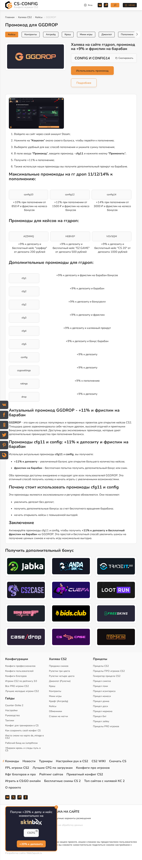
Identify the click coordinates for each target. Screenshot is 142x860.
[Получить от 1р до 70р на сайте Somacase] (26, 613)
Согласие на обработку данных (65, 825)
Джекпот (106, 34)
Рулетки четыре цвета (61, 676)
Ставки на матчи (58, 716)
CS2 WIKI (99, 761)
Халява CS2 (25, 17)
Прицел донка (101, 701)
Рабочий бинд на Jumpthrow (21, 743)
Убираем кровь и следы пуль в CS (23, 749)
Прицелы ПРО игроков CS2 (109, 671)
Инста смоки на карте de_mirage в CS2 (24, 737)
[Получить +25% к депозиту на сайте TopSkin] (116, 637)
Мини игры (86, 34)
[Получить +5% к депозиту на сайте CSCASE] (71, 637)
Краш (68, 34)
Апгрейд (51, 34)
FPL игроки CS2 (17, 768)
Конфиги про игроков (93, 768)
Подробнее (83, 83)
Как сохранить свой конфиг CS (23, 730)
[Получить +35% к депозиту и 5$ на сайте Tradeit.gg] (116, 566)
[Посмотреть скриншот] (36, 113)
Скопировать (125, 58)
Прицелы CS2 (101, 666)
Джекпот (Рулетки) (59, 681)
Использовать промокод (92, 71)
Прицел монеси (102, 696)
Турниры (45, 761)
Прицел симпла (102, 681)
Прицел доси (100, 706)
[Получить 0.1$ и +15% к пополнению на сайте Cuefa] (71, 590)
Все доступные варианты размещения (69, 818)
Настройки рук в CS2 (72, 761)
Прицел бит (99, 716)
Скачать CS (117, 761)
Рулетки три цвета (59, 671)
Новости (29, 761)
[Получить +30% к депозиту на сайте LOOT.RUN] (116, 590)
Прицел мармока (102, 711)
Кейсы (38, 17)
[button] (136, 34)
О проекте (13, 787)
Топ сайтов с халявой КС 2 (104, 781)
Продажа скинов (58, 666)
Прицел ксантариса (104, 691)
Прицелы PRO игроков (106, 726)
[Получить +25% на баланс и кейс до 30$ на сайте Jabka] (26, 566)
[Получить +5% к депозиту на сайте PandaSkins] (71, 566)
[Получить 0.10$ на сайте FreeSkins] (116, 613)
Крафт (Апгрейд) (58, 701)
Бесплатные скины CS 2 (62, 781)
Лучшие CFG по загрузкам (53, 768)
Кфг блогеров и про (20, 774)
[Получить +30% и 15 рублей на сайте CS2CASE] (26, 590)
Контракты (30, 34)
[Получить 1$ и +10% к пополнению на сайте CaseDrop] (26, 637)
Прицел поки (100, 686)
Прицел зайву (101, 721)
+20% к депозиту (31, 844)
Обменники (55, 711)
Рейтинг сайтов (51, 774)
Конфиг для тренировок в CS (22, 725)
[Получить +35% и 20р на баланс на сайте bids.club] (71, 613)
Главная (10, 17)
